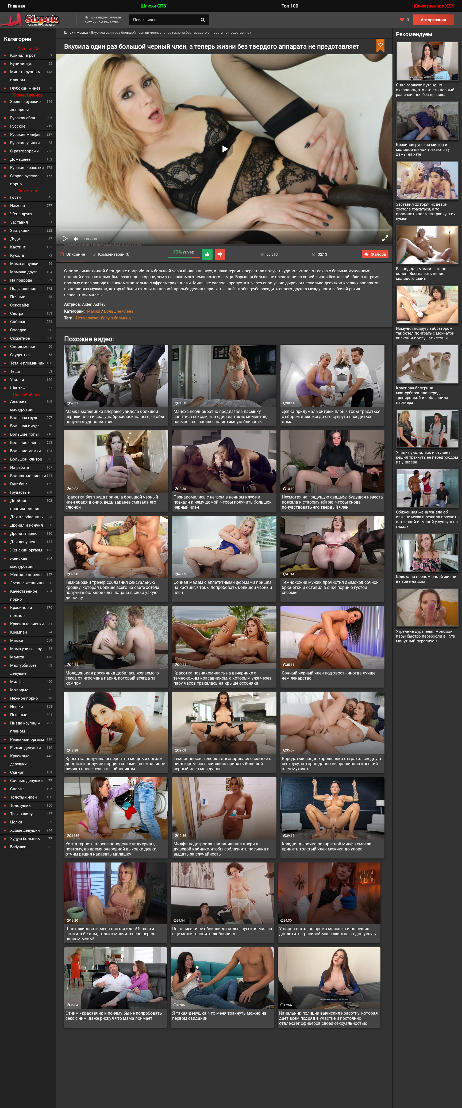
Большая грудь (24, 417)
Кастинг (17, 247)
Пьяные (17, 296)
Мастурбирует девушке (23, 669)
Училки (17, 379)
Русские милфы (25, 134)
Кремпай (18, 632)
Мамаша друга (23, 272)
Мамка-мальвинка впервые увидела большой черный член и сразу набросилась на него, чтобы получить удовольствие (115, 416)
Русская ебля (22, 118)
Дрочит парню (23, 533)
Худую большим (25, 838)
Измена (17, 205)
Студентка (20, 354)
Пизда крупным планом (25, 727)
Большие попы (24, 434)
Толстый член (23, 797)
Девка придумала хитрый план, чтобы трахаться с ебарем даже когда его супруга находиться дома (331, 416)
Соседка (18, 330)
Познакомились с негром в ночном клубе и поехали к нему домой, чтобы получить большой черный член (223, 502)
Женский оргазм (26, 550)
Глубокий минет (25, 88)
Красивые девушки (19, 760)
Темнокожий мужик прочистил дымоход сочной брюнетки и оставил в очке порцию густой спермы (330, 587)
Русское (17, 126)
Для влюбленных (26, 517)
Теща (15, 371)
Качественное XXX (434, 6)
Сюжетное (20, 338)
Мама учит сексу (26, 648)
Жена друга (21, 214)
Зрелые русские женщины (25, 105)
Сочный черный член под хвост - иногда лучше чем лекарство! (328, 675)
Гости (15, 197)
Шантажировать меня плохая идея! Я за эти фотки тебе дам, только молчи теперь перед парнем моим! (110, 933)
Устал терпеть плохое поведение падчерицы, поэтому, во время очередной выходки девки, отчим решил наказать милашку (111, 849)
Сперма (17, 789)
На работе (19, 467)
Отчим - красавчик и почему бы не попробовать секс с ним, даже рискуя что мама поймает (114, 1016)
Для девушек (22, 541)
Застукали (20, 230)
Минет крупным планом (25, 76)
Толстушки (20, 805)
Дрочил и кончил (26, 525)
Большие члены (119, 311)
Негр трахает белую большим (104, 318)
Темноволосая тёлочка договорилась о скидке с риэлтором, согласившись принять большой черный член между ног (222, 763)
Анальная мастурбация (22, 405)
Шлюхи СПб (153, 6)
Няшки (16, 706)
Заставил (19, 222)
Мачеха (17, 657)
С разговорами (24, 151)
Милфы (17, 681)
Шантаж (17, 388)
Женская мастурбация (22, 562)
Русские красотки (27, 167)
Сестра (16, 313)
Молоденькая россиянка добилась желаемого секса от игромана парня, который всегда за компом (112, 678)
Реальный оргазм (27, 739)
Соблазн (18, 321)
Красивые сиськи (27, 624)
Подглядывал (23, 288)
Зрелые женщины (27, 583)
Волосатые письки (28, 475)
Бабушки (18, 847)
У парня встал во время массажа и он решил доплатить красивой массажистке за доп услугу (327, 931)
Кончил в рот (23, 55)
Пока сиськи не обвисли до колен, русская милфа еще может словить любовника (222, 931)
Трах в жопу (21, 813)
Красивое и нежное (21, 611)
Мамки (93, 311)
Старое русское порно (25, 180)
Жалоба (378, 254)
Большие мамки (25, 450)
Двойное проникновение (25, 504)
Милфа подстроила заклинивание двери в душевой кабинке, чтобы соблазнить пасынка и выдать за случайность (222, 849)
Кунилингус (21, 63)
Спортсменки (22, 346)
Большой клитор (26, 459)
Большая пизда (25, 426)
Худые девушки (25, 830)
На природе (21, 280)
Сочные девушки (26, 780)
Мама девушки (24, 263)
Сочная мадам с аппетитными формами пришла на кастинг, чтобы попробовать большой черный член (223, 587)
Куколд (17, 255)
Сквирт (17, 772)
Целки (16, 822)
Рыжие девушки (25, 747)
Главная (16, 6)
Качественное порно (23, 595)
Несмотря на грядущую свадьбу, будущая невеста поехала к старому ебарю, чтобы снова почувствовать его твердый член (332, 502)
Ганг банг (18, 484)
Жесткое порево (26, 574)
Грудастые (20, 492)
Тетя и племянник (27, 363)
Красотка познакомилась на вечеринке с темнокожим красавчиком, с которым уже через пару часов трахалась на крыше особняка (222, 678)
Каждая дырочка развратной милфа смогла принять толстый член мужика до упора (326, 846)
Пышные (18, 714)
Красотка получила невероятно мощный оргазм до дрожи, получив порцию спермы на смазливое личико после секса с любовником (115, 763)
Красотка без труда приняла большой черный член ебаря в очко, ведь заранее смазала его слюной (112, 502)
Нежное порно (24, 698)
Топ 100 (290, 6)
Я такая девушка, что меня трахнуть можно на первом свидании (219, 1016)
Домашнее (20, 159)
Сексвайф (19, 305)
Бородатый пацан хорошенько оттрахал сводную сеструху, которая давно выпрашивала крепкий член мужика (331, 763)
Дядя (15, 238)
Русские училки (25, 142)
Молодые (19, 690)
